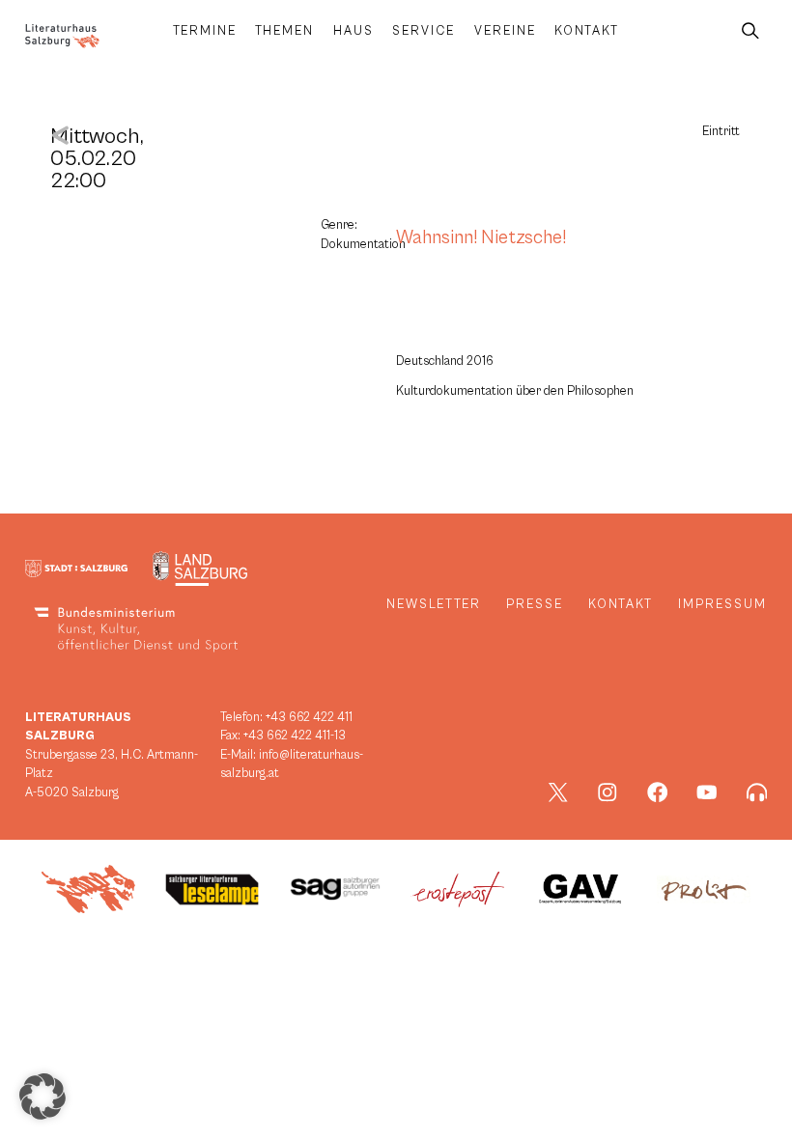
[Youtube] (707, 792)
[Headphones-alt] (757, 792)
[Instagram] (607, 792)
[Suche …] (750, 31)
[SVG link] (62, 36)
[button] (42, 1096)
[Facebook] (657, 792)
